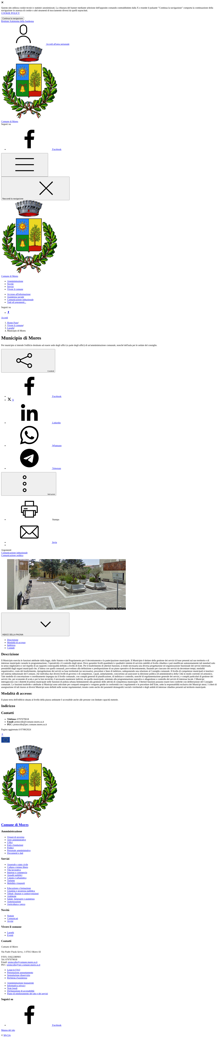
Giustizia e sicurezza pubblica (21, 891)
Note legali (12, 988)
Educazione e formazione (19, 888)
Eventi (10, 935)
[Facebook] (8, 312)
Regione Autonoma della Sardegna (17, 21)
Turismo (11, 880)
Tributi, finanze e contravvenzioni (23, 893)
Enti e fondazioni (15, 845)
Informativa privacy (16, 985)
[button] (15, 281)
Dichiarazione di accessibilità (20, 991)
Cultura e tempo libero (17, 867)
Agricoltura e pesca (16, 904)
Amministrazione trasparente (20, 983)
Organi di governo (15, 837)
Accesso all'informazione (19, 294)
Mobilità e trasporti (16, 883)
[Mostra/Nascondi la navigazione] (24, 165)
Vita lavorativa (14, 870)
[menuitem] (34, 396)
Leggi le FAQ (13, 970)
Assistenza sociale (15, 297)
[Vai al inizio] (2, 735)
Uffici (10, 842)
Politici (10, 847)
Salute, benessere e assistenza (21, 899)
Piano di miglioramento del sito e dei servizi (27, 993)
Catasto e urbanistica (16, 878)
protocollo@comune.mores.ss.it (22, 962)
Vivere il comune (15, 325)
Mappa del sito (8, 1030)
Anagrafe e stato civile (17, 864)
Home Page (12, 322)
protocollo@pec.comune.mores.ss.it (23, 965)
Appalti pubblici (14, 875)
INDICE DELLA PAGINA (13, 635)
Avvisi (10, 921)
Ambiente (11, 896)
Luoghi (10, 328)
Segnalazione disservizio (18, 975)
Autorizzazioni (14, 901)
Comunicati (12, 918)
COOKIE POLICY (10, 13)
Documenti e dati (15, 853)
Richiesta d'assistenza (17, 978)
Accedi (4, 317)
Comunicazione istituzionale (20, 299)
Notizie (10, 916)
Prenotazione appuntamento (20, 972)
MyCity (7, 1035)
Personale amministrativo (19, 850)
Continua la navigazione (12, 18)
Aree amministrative (16, 839)
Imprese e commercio (17, 872)
